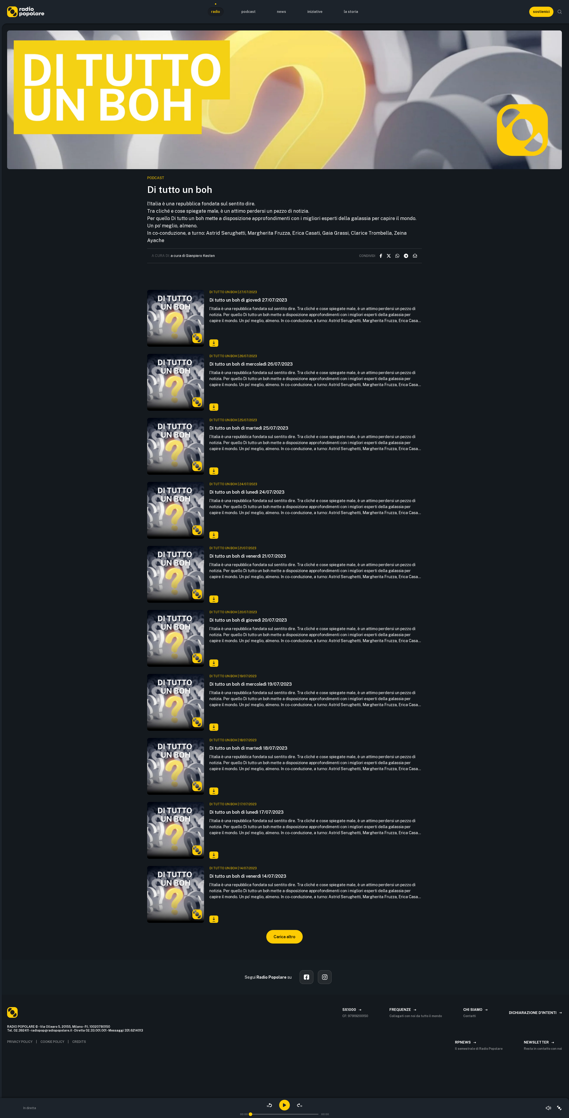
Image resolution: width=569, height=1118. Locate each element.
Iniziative (315, 12)
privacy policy (19, 1042)
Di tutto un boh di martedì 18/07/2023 (248, 748)
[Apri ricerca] (559, 12)
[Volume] (548, 1108)
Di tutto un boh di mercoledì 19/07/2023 (250, 684)
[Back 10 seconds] (269, 1105)
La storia (351, 12)
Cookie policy (52, 1042)
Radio (215, 12)
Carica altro (284, 936)
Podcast (248, 12)
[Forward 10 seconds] (299, 1105)
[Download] (213, 343)
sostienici (541, 12)
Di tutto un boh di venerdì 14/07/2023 (247, 876)
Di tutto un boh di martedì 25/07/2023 (248, 428)
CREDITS (79, 1042)
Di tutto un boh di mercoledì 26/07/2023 (251, 364)
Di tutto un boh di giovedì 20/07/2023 (248, 620)
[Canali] (559, 1108)
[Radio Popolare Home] (25, 11)
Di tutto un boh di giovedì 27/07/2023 (248, 300)
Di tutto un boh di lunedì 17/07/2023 (246, 812)
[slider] (250, 1114)
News (281, 12)
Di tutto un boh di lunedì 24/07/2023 (246, 492)
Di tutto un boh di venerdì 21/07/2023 (247, 556)
